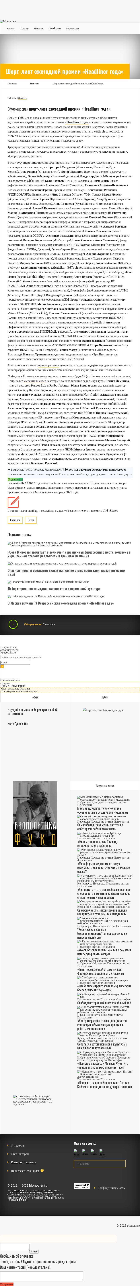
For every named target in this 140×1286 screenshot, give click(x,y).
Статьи (24, 28)
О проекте (17, 1145)
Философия (84, 860)
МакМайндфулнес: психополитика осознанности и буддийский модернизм (102, 810)
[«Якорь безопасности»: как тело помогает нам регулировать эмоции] (104, 944)
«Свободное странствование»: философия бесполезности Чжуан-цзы (104, 988)
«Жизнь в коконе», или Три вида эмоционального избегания (97, 843)
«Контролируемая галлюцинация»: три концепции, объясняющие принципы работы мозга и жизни (102, 1024)
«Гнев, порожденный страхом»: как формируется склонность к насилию (100, 971)
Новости (34, 83)
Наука (81, 1014)
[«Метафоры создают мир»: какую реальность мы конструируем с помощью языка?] (104, 855)
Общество (109, 1057)
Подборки (54, 28)
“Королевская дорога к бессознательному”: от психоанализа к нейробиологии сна (102, 933)
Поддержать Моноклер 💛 (27, 1171)
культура (15, 520)
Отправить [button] (6, 1284)
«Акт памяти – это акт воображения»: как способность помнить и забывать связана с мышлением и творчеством (104, 893)
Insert (34, 1251)
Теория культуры (87, 1040)
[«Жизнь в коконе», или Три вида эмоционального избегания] (104, 835)
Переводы (72, 28)
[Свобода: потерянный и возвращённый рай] (104, 997)
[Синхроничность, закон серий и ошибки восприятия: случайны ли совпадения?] (104, 904)
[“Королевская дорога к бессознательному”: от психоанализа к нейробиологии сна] (104, 923)
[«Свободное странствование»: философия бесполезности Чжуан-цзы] (104, 980)
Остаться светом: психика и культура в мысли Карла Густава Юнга (102, 1046)
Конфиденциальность (111, 1188)
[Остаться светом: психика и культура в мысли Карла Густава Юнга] (104, 1035)
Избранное (84, 802)
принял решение (48, 365)
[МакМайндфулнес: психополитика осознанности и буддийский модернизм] (104, 799)
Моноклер (49, 624)
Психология (84, 805)
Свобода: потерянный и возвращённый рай (104, 1002)
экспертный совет (35, 381)
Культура (97, 802)
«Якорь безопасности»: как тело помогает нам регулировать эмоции (104, 952)
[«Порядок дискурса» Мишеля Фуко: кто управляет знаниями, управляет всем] (104, 1054)
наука (31, 520)
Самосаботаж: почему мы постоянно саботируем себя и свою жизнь (100, 826)
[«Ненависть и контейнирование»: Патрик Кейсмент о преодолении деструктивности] (104, 1076)
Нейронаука (84, 883)
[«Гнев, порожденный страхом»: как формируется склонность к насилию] (104, 961)
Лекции (38, 28)
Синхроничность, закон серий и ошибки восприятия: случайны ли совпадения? (102, 912)
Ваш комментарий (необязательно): (25, 1267)
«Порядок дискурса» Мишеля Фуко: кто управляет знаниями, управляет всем (102, 1065)
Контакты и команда (23, 1162)
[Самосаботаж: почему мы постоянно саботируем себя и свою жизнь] (104, 819)
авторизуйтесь (9, 650)
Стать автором (20, 1154)
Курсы (10, 28)
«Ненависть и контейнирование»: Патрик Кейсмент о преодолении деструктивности (104, 1084)
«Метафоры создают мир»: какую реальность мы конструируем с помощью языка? (103, 867)
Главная (12, 83)
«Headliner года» (77, 122)
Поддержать (15, 479)
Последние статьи (114, 802)
